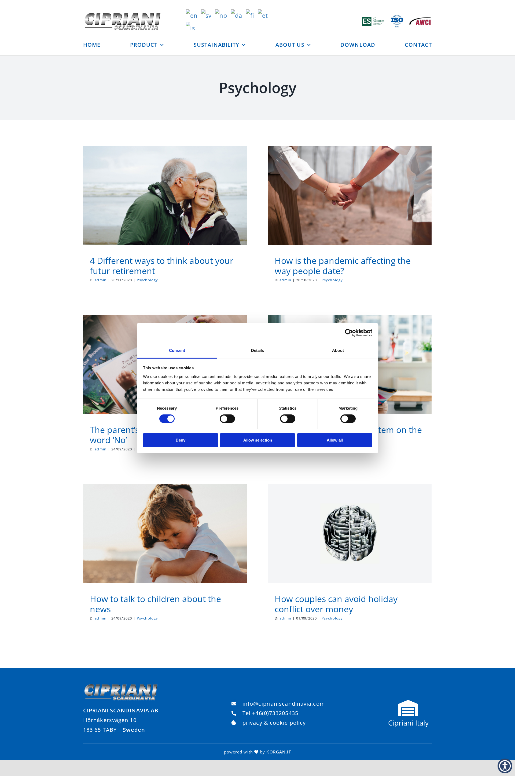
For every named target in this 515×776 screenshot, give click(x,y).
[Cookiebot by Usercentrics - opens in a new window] (348, 333)
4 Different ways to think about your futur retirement (161, 265)
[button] (505, 766)
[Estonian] (264, 14)
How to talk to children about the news (155, 604)
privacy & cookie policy (274, 722)
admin (100, 280)
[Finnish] (252, 14)
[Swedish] (208, 14)
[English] (193, 14)
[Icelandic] (192, 27)
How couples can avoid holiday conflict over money (336, 604)
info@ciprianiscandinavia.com (283, 703)
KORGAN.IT (278, 752)
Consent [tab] (177, 350)
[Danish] (238, 14)
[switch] (227, 418)
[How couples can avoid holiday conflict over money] (350, 533)
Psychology (165, 206)
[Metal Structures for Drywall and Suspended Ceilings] (120, 686)
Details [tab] (257, 350)
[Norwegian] (223, 14)
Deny (180, 440)
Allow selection (257, 440)
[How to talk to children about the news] (165, 533)
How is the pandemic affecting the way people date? (343, 265)
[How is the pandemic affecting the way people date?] (350, 195)
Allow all (335, 440)
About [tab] (338, 350)
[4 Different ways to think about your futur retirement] (165, 195)
